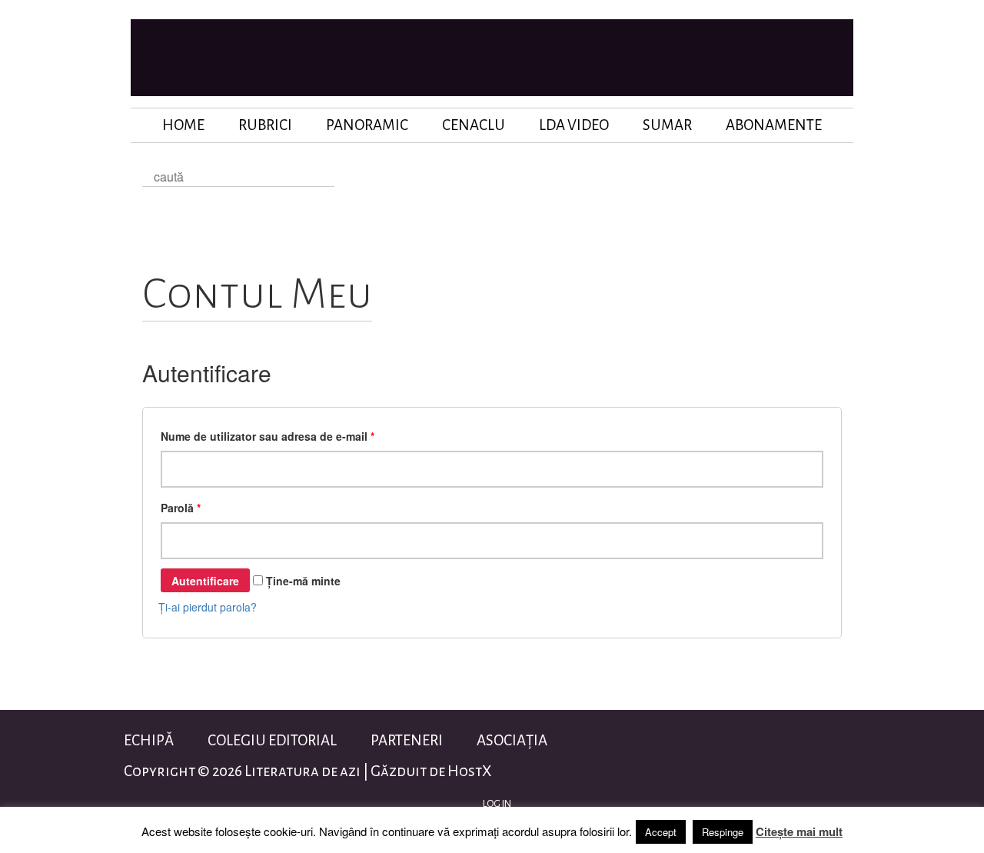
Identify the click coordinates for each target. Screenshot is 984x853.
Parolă (181, 507)
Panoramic (367, 125)
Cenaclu (473, 125)
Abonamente (774, 125)
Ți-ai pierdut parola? (207, 607)
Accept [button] (660, 832)
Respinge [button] (722, 832)
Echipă (149, 740)
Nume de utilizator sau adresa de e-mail (267, 436)
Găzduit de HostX (431, 771)
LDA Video (574, 125)
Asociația (512, 740)
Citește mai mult (799, 831)
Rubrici (265, 125)
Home (183, 125)
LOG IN (496, 803)
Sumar (667, 125)
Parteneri (407, 740)
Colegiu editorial (272, 740)
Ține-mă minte (302, 580)
